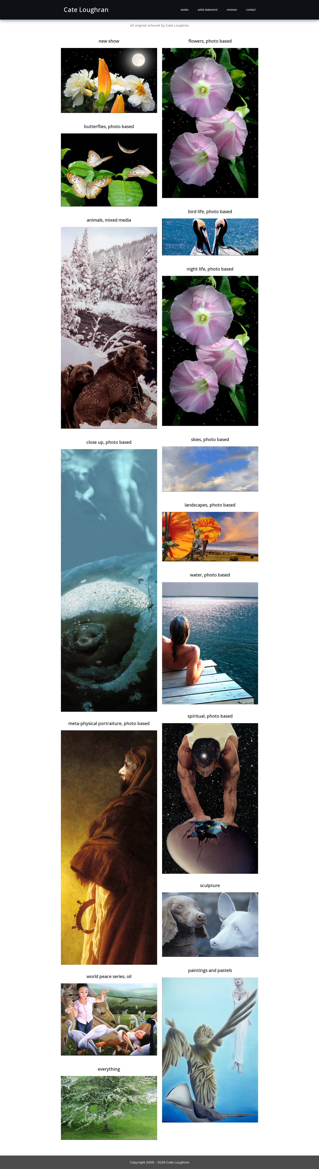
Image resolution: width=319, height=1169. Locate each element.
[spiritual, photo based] (210, 798)
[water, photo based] (210, 643)
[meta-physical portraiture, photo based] (109, 847)
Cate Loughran (86, 9)
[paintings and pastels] (210, 1049)
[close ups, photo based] (109, 580)
